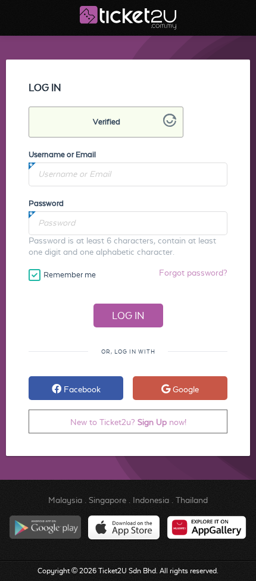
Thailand (192, 500)
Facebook (81, 389)
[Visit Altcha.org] (169, 124)
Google (184, 389)
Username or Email (62, 154)
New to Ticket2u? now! (128, 422)
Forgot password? (193, 272)
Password (46, 203)
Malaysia (65, 500)
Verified (106, 121)
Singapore (107, 500)
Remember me (69, 274)
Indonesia (151, 500)
